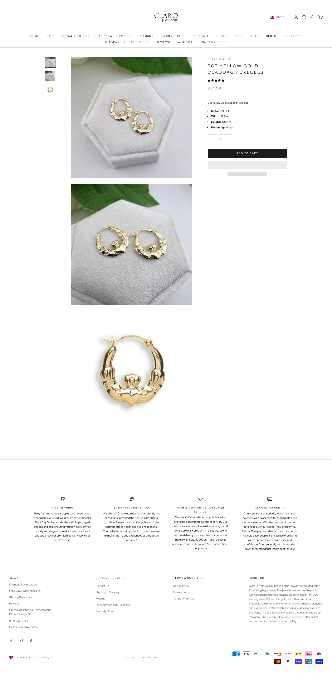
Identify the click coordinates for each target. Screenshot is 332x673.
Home (34, 36)
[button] (216, 80)
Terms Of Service (183, 598)
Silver (222, 36)
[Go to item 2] (50, 76)
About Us (15, 578)
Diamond (146, 36)
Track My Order (213, 42)
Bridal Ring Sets (75, 36)
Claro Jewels (219, 59)
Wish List (185, 42)
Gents (271, 36)
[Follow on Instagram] (21, 640)
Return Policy (181, 586)
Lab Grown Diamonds (114, 36)
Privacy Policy (181, 592)
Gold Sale (201, 36)
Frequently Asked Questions (112, 605)
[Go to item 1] (50, 62)
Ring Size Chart (18, 620)
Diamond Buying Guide (23, 584)
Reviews (163, 42)
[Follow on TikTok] (31, 640)
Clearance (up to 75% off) (127, 42)
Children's (293, 36)
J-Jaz (254, 36)
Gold (239, 36)
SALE (51, 36)
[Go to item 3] (50, 89)
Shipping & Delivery (107, 592)
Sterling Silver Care (20, 597)
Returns (100, 598)
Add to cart (247, 153)
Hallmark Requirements (23, 627)
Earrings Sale (173, 36)
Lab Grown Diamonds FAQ (25, 591)
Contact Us (102, 586)
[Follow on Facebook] (11, 640)
